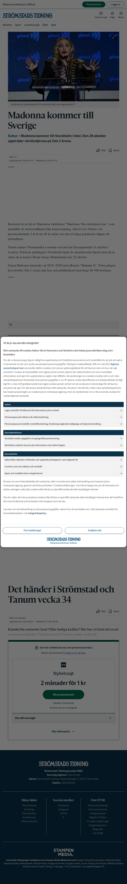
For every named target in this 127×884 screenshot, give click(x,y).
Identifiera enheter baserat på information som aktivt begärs (35, 445)
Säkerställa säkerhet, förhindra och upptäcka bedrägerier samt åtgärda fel (41, 459)
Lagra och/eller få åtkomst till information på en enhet (32, 410)
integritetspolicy (37, 513)
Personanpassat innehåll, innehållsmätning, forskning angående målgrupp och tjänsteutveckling (53, 423)
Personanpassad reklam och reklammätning (26, 417)
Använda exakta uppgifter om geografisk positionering (32, 438)
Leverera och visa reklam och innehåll (23, 466)
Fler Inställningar (32, 530)
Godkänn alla (94, 530)
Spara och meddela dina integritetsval (23, 473)
